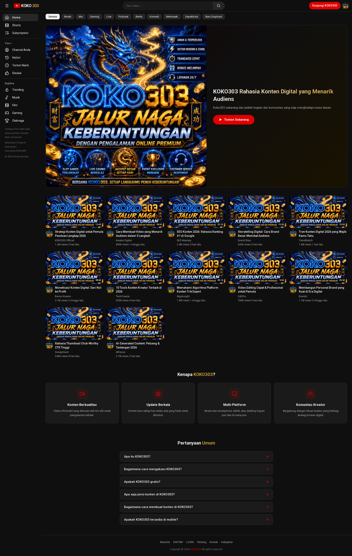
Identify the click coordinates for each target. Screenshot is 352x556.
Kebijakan (227, 542)
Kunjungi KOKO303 (324, 5)
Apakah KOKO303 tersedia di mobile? (151, 519)
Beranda (165, 542)
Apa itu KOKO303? (137, 456)
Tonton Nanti (20, 65)
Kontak (214, 542)
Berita (139, 16)
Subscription (20, 33)
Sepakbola (191, 16)
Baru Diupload (213, 16)
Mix (81, 16)
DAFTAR (178, 542)
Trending (18, 89)
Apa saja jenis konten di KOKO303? (149, 494)
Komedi (154, 16)
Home (16, 17)
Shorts (16, 25)
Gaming (17, 113)
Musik (16, 97)
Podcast (123, 16)
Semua (52, 16)
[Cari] (219, 6)
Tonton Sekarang (236, 119)
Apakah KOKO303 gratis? (142, 482)
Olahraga (18, 120)
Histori (16, 57)
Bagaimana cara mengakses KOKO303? (153, 469)
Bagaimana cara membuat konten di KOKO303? (158, 507)
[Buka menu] (7, 5)
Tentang (201, 542)
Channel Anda (21, 49)
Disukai (16, 73)
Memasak (172, 16)
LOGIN (190, 542)
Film (15, 105)
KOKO (30, 5)
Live (109, 16)
